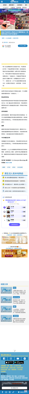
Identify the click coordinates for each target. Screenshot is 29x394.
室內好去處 (16, 297)
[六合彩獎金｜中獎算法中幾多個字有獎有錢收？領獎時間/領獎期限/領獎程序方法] (6, 312)
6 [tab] (18, 9)
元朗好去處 (12, 367)
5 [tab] (17, 9)
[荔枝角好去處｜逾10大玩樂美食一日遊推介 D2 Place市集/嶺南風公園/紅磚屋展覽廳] (6, 302)
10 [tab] (15, 11)
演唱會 (5, 5)
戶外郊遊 (19, 369)
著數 (4, 167)
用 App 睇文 (23, 45)
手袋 (9, 167)
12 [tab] (18, 11)
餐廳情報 (13, 369)
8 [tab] (12, 11)
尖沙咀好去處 (17, 366)
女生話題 (20, 167)
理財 (14, 306)
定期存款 (24, 7)
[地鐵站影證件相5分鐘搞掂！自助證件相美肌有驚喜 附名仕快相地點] (6, 321)
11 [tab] (17, 11)
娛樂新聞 (18, 7)
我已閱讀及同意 (14, 388)
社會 (9, 369)
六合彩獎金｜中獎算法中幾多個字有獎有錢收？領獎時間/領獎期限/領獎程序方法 (19, 311)
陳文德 (6, 42)
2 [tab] (12, 9)
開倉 (11, 366)
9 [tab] (14, 11)
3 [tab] (14, 9)
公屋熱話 (13, 7)
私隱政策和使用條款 (17, 383)
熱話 (14, 288)
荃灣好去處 (19, 367)
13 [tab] (15, 12)
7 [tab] (11, 11)
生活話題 (8, 38)
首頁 (3, 38)
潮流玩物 (15, 38)
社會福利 (3, 371)
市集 (8, 366)
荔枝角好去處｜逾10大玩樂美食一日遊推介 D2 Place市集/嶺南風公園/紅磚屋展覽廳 (19, 302)
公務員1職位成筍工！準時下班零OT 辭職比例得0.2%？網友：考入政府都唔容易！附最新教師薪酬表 (19, 294)
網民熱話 (3, 376)
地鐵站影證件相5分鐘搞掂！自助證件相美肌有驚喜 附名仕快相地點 (19, 320)
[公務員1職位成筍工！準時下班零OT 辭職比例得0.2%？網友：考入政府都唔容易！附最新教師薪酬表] (6, 293)
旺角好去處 (4, 369)
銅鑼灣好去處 (4, 367)
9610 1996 (9, 162)
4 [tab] (15, 9)
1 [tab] (11, 9)
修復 (14, 167)
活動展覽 (15, 316)
